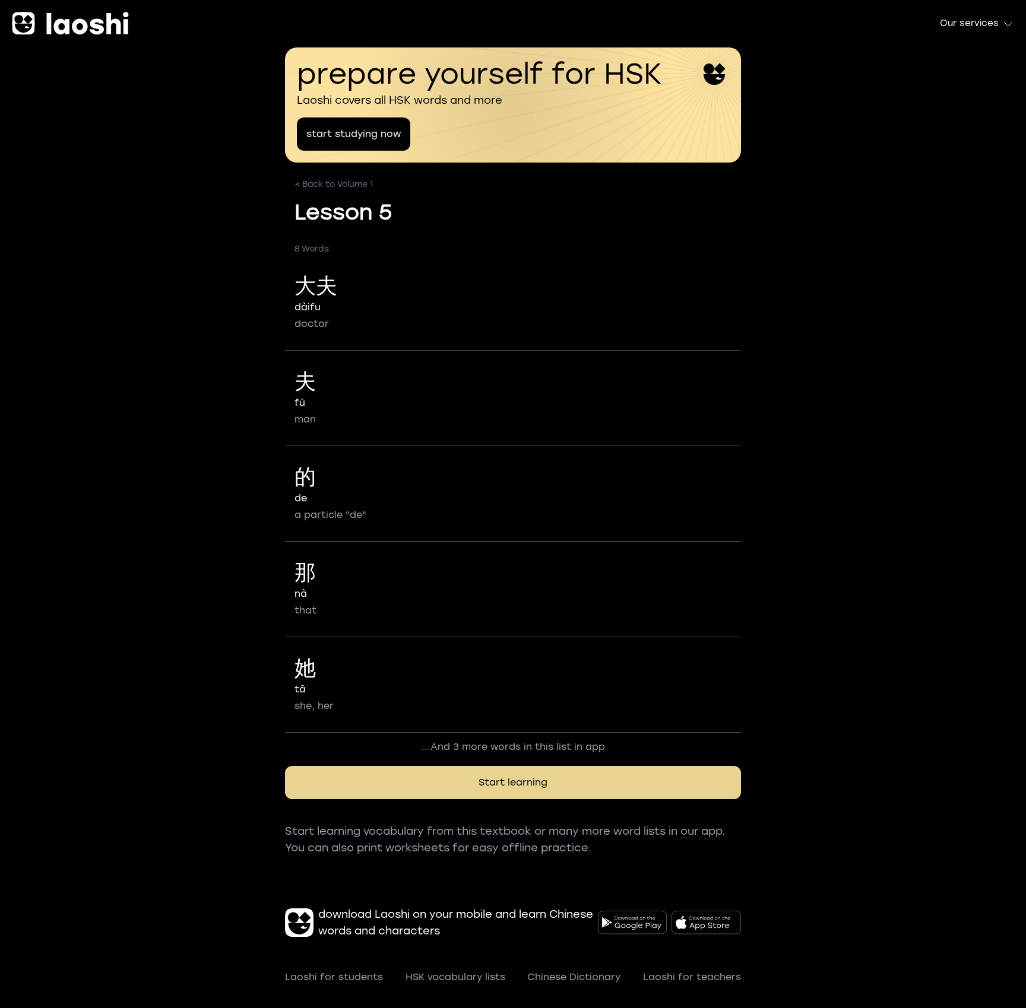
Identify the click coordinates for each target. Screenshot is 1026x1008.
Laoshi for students (334, 976)
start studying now (353, 133)
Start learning (513, 782)
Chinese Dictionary (573, 976)
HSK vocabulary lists (455, 976)
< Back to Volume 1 (333, 184)
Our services (969, 23)
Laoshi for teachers (692, 976)
